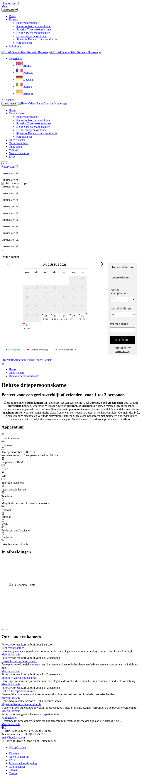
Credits (13, 773)
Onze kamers (16, 113)
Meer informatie (10, 654)
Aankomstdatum (122, 267)
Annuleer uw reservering (123, 349)
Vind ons (14, 150)
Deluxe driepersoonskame (31, 130)
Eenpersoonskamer (27, 116)
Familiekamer (24, 136)
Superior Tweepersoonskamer (33, 123)
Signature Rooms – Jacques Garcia (36, 133)
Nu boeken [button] (7, 99)
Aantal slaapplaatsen (119, 291)
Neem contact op (19, 153)
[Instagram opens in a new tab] (4, 727)
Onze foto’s (15, 146)
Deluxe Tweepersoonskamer (33, 126)
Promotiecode (119, 324)
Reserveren (8, 166)
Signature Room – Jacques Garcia (21, 704)
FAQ (12, 156)
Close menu (9, 103)
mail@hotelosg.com (13, 737)
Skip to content (10, 3)
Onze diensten (17, 140)
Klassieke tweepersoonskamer (33, 120)
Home (12, 110)
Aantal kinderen (121, 308)
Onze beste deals (18, 143)
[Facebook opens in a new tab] (2, 727)
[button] (4, 6)
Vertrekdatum (120, 277)
